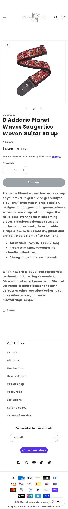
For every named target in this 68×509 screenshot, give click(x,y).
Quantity (8, 163)
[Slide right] (42, 109)
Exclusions (14, 400)
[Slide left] (26, 109)
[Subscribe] (54, 438)
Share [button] (11, 310)
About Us (13, 360)
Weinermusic (31, 502)
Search (12, 352)
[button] (4, 17)
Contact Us (15, 368)
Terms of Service (19, 415)
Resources (14, 392)
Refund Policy (17, 407)
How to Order (16, 376)
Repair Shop (15, 384)
